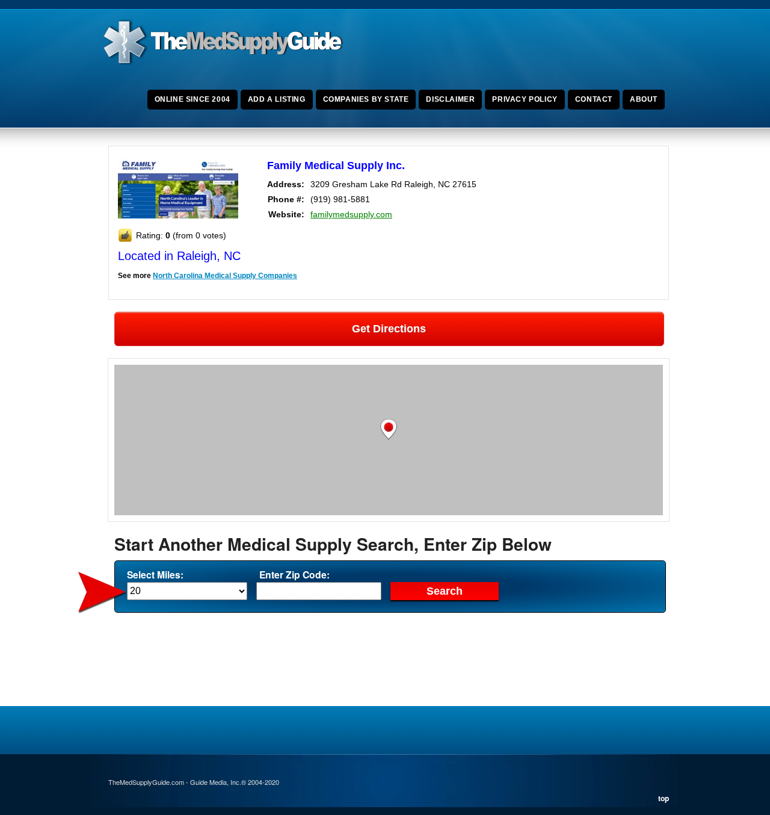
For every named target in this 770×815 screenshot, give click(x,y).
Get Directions (389, 329)
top (663, 798)
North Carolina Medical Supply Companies (225, 275)
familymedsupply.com (351, 214)
